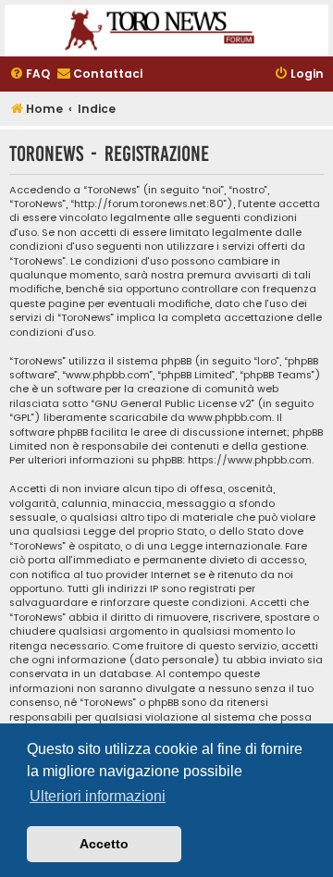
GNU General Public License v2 (173, 404)
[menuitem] (29, 74)
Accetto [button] (104, 843)
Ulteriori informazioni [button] (98, 796)
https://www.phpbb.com (250, 460)
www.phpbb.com (230, 418)
